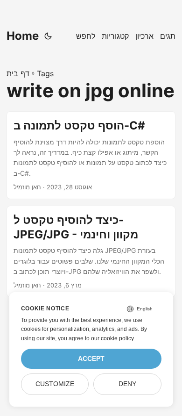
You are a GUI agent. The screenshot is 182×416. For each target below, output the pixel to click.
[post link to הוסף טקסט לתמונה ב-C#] (91, 155)
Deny (127, 383)
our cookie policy (112, 338)
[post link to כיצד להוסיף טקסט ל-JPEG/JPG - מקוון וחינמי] (91, 251)
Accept (91, 358)
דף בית (18, 73)
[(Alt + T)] (48, 36)
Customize (54, 383)
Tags (45, 73)
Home (23, 36)
